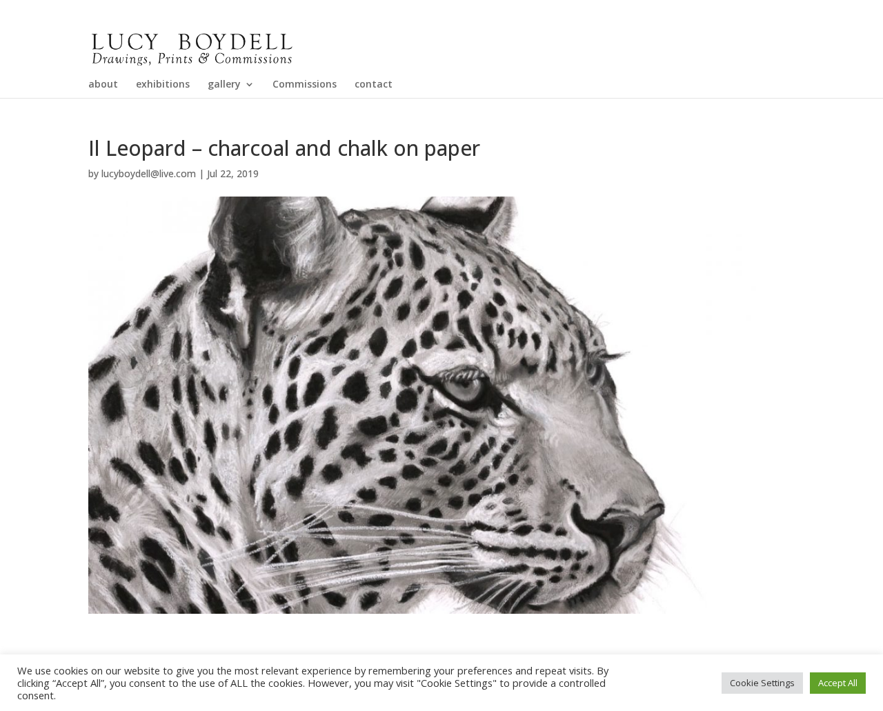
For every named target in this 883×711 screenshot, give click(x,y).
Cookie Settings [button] (762, 683)
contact (374, 84)
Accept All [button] (837, 683)
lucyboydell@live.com (148, 173)
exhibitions (163, 84)
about (103, 84)
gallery (224, 84)
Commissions (304, 84)
